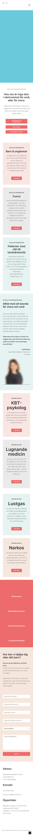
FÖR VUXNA (16, 127)
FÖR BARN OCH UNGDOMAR (16, 121)
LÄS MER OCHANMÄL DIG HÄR (13, 76)
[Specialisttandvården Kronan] (6, 5)
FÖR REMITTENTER (16, 132)
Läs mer (16, 178)
